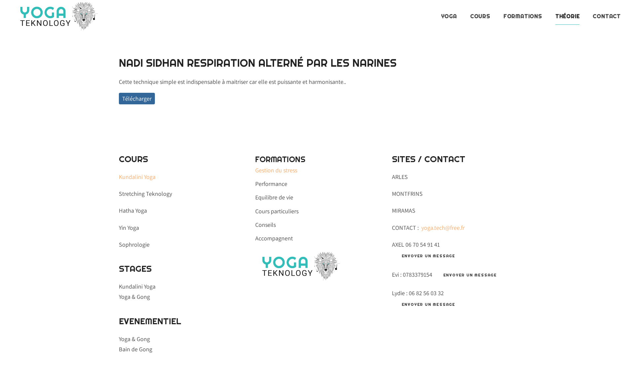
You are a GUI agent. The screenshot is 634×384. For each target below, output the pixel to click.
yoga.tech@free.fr (443, 227)
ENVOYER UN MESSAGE (428, 256)
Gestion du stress (276, 170)
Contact (607, 16)
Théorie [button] (567, 16)
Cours (480, 16)
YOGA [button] (449, 16)
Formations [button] (523, 16)
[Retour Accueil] (56, 16)
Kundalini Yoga (137, 177)
